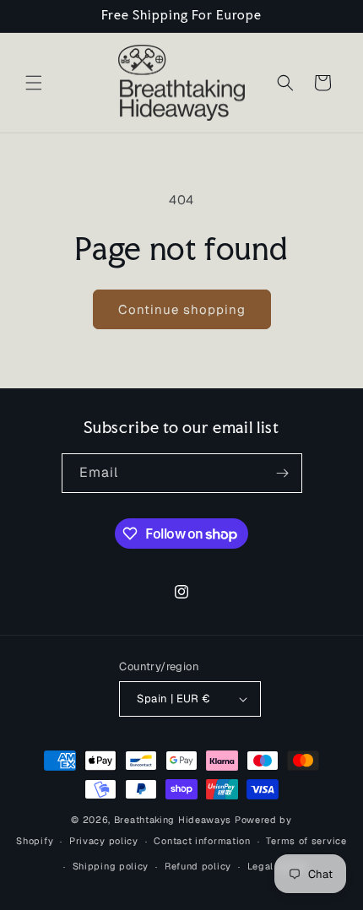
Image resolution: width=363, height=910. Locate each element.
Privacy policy (103, 841)
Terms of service (306, 841)
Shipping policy (111, 866)
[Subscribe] (282, 473)
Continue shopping (182, 309)
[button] (33, 82)
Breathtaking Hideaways (172, 820)
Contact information (202, 841)
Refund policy (198, 866)
